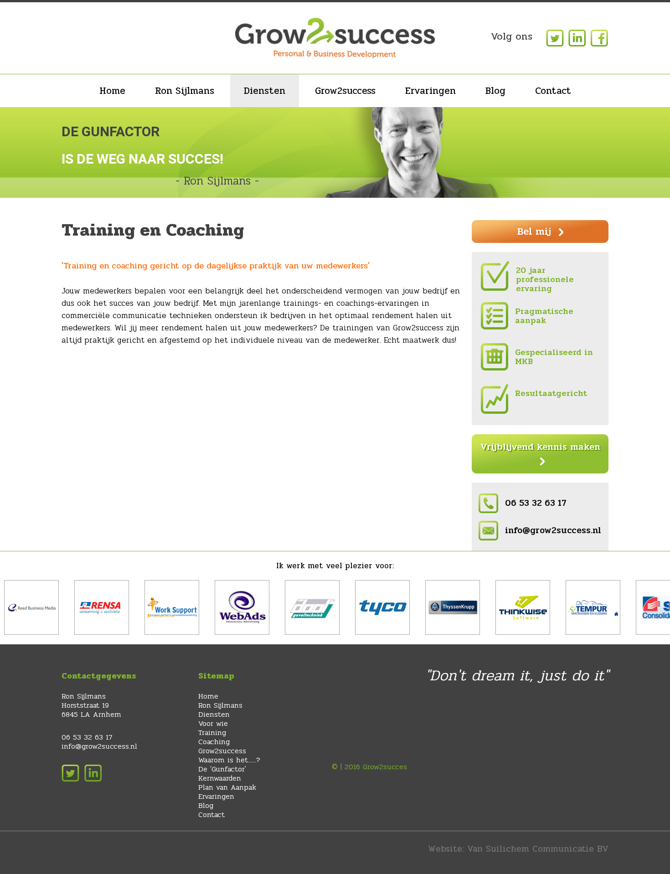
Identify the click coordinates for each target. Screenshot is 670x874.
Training (212, 732)
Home (112, 90)
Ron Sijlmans (184, 90)
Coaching (214, 741)
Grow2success (345, 90)
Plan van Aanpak (227, 787)
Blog (495, 90)
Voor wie (213, 723)
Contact (553, 90)
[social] (554, 37)
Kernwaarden (219, 778)
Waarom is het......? (229, 760)
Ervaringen (430, 90)
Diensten (264, 90)
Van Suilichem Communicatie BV (537, 849)
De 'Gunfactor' (222, 769)
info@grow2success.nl (553, 530)
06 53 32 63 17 (536, 503)
